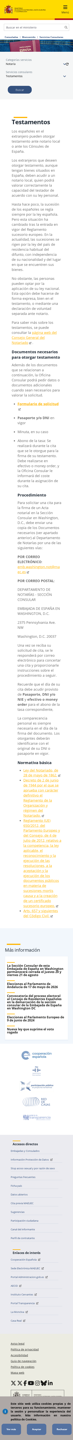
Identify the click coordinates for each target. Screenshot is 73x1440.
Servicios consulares (19, 72)
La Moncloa (18, 1312)
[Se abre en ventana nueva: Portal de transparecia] (36, 1117)
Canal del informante (23, 1229)
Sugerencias (18, 1212)
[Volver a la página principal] (25, 9)
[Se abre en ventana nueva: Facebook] (25, 1383)
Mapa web (17, 1373)
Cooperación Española (24, 1259)
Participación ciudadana (24, 1220)
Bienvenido (28, 37)
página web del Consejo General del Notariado (34, 337)
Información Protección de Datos (30, 1159)
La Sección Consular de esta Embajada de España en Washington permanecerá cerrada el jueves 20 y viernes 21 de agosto (35, 970)
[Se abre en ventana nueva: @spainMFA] (20, 1383)
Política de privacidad (25, 1349)
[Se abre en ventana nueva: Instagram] (37, 1383)
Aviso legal (18, 1343)
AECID (14, 1285)
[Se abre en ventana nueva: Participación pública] (36, 1086)
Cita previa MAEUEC (22, 1203)
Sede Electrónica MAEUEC (26, 1268)
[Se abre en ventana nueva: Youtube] (31, 1383)
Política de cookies (22, 1367)
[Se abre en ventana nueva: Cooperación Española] (36, 1055)
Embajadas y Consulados (25, 1151)
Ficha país (16, 1186)
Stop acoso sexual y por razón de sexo (33, 1168)
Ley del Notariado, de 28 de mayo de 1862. (40, 773)
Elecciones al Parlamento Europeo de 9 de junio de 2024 (35, 1018)
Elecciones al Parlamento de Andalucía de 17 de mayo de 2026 (32, 985)
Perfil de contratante (23, 1238)
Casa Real (16, 1320)
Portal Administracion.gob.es (28, 1277)
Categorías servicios (19, 60)
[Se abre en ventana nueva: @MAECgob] (13, 1383)
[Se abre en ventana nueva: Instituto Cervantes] (36, 1071)
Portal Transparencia (23, 1303)
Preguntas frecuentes (23, 1177)
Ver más (11, 1429)
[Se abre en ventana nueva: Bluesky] (44, 1383)
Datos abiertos (19, 1194)
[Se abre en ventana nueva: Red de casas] (37, 1102)
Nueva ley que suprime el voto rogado (30, 1030)
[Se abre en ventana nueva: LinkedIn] (50, 1383)
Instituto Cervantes (22, 1294)
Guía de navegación (23, 1361)
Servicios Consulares (51, 37)
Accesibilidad (19, 1355)
